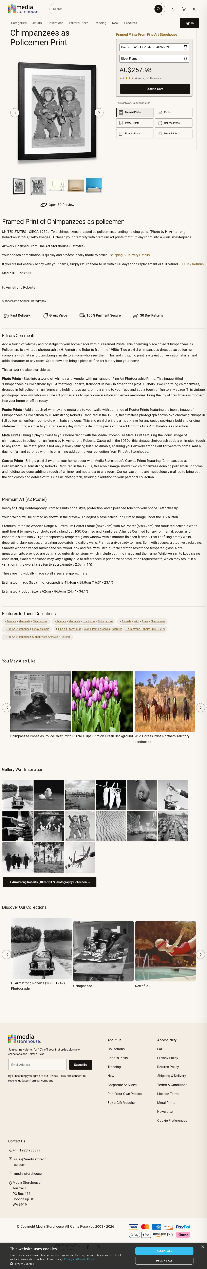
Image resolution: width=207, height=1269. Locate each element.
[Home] (26, 8)
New (115, 23)
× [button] (202, 1247)
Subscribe (80, 1065)
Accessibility (166, 1040)
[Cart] (184, 9)
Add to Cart (155, 89)
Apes (145, 621)
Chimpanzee (40, 621)
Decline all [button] (164, 1260)
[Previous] (14, 112)
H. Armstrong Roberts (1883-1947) (145, 628)
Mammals (24, 621)
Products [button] (130, 23)
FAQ (160, 1049)
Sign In (189, 23)
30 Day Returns (192, 264)
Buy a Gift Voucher (122, 1103)
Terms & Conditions (172, 1085)
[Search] (158, 9)
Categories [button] (19, 23)
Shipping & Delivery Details (130, 255)
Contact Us (16, 1141)
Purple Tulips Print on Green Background (102, 736)
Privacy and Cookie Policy (79, 1259)
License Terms (168, 1094)
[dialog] (103, 1256)
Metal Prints (166, 1103)
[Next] (99, 112)
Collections (55, 23)
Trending (100, 23)
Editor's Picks (79, 23)
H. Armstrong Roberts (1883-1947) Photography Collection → (50, 882)
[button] (70, 1263)
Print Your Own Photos (125, 1094)
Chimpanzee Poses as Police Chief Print (40, 736)
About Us (114, 1040)
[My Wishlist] (173, 9)
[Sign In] (194, 9)
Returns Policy (168, 1067)
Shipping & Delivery (171, 1076)
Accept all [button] (164, 1251)
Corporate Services (122, 1085)
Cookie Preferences (172, 1120)
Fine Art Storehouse (18, 628)
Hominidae (89, 621)
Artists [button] (37, 23)
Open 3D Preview (61, 205)
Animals (11, 621)
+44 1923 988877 (27, 1150)
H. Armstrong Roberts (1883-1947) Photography (38, 986)
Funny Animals (40, 628)
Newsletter (165, 1112)
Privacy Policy (167, 1058)
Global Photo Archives (97, 628)
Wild (136, 621)
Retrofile (117, 628)
